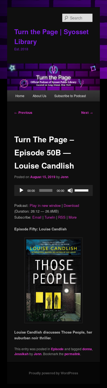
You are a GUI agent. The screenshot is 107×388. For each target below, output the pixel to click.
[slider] (82, 190)
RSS (62, 217)
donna (87, 348)
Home (19, 95)
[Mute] (70, 190)
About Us (39, 95)
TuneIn (49, 217)
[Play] (21, 190)
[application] (53, 190)
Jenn (64, 176)
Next (87, 112)
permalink (72, 353)
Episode (57, 348)
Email (36, 217)
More (73, 217)
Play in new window (45, 205)
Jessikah (21, 353)
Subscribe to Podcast (70, 95)
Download (71, 205)
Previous (23, 112)
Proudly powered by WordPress (53, 372)
